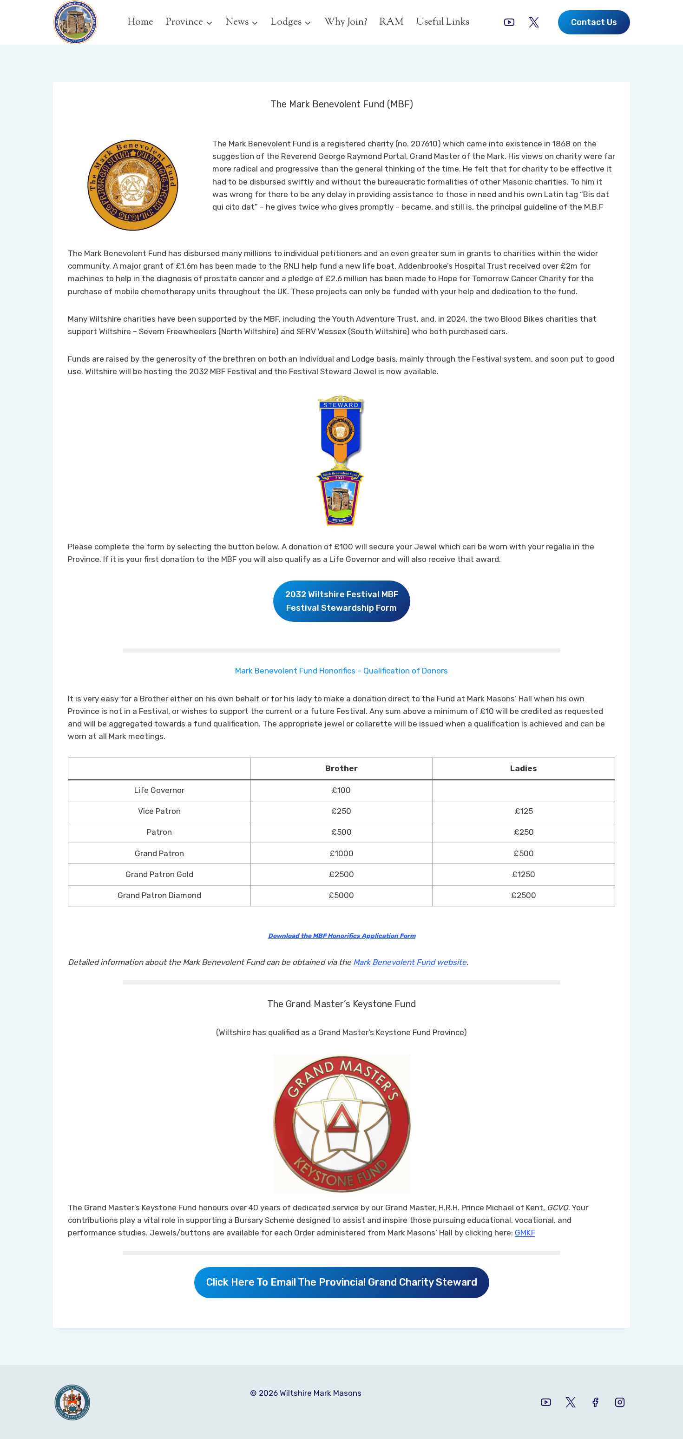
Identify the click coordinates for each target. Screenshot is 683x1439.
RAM (392, 22)
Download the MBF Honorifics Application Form (341, 935)
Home (140, 22)
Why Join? (345, 22)
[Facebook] (595, 1402)
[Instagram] (620, 1402)
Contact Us (594, 22)
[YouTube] (509, 22)
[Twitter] (534, 22)
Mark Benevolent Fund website (409, 962)
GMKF (525, 1232)
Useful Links (442, 22)
